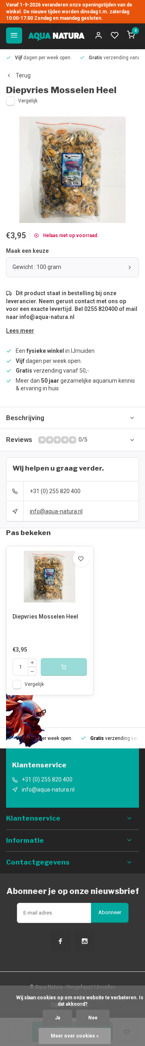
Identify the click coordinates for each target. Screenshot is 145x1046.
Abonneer (109, 912)
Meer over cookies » (75, 1036)
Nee (92, 1018)
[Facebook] (60, 941)
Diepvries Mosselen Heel (45, 616)
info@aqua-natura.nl (56, 511)
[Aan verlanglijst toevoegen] (81, 558)
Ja (57, 1018)
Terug (23, 75)
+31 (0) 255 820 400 (55, 491)
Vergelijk (27, 101)
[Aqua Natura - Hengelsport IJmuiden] (56, 35)
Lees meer (20, 330)
